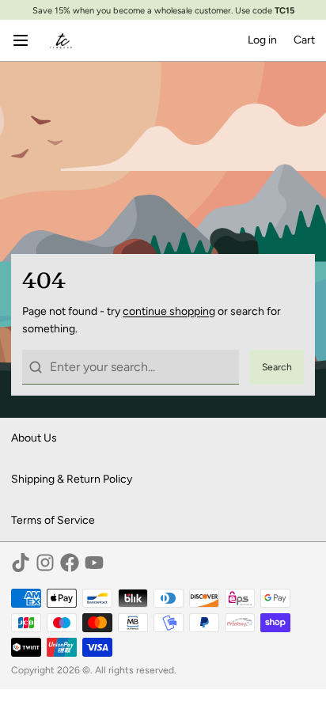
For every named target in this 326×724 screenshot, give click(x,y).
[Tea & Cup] (61, 40)
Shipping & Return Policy (71, 479)
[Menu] (26, 40)
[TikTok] (20, 562)
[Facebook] (69, 562)
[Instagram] (45, 562)
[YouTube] (94, 562)
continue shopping (169, 311)
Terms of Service (53, 520)
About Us (34, 438)
